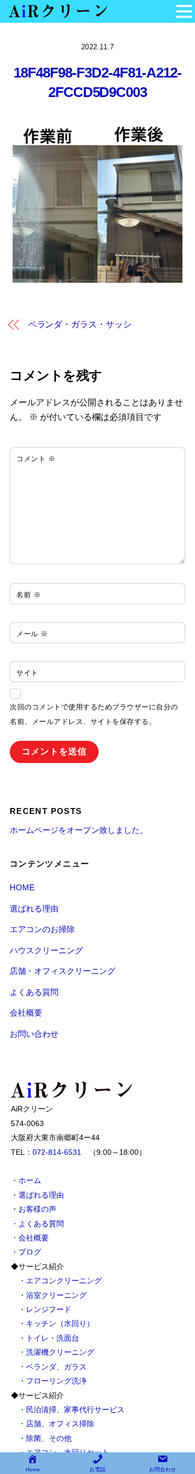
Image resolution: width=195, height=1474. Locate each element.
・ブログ (26, 1251)
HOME (22, 887)
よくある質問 (34, 992)
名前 (28, 595)
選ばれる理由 (34, 908)
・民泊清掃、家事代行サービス (71, 1409)
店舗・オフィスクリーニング (62, 970)
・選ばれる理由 (37, 1195)
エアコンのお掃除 (42, 929)
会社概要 (26, 1012)
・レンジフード (45, 1309)
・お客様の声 (33, 1209)
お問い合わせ (34, 1033)
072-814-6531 (56, 1152)
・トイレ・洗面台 (48, 1338)
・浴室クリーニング (52, 1295)
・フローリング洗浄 (52, 1380)
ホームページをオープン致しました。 (79, 830)
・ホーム (26, 1180)
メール (32, 634)
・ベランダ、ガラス (52, 1366)
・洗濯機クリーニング (56, 1352)
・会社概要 (30, 1237)
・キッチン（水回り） (56, 1323)
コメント (35, 459)
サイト (27, 673)
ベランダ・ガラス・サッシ (80, 324)
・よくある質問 (37, 1223)
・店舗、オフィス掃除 (56, 1423)
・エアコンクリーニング (60, 1280)
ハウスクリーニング (46, 950)
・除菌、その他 (45, 1438)
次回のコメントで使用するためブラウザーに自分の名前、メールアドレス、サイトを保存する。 (94, 714)
